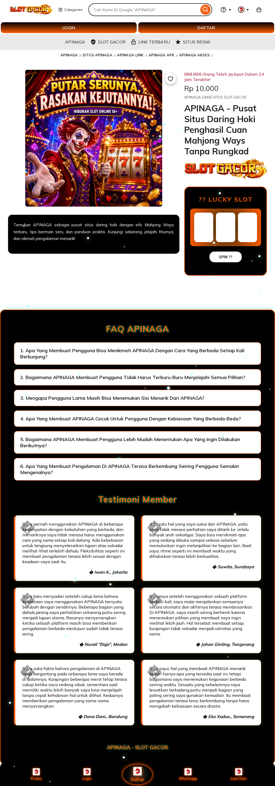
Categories (73, 10)
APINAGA (69, 55)
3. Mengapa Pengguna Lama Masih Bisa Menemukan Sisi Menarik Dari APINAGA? (112, 398)
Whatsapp (188, 778)
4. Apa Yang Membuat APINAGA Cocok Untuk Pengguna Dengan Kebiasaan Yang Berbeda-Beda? (130, 419)
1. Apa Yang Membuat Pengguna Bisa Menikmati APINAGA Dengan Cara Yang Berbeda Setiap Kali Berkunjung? (132, 353)
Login (87, 778)
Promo (36, 778)
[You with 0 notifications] (243, 9)
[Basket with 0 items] (258, 9)
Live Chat (239, 778)
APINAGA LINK (130, 55)
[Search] (205, 9)
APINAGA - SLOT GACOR (137, 747)
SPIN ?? (225, 257)
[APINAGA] (31, 13)
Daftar (137, 779)
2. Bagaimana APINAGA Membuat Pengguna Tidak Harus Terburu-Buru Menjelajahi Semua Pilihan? (132, 377)
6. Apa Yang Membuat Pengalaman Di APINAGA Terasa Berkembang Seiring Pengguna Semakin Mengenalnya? (129, 469)
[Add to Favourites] (170, 78)
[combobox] (143, 9)
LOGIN (68, 27)
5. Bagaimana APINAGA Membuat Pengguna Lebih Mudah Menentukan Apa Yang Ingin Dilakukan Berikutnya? (130, 442)
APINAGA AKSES (194, 55)
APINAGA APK (161, 55)
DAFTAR (206, 27)
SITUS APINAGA (97, 55)
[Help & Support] (226, 9)
